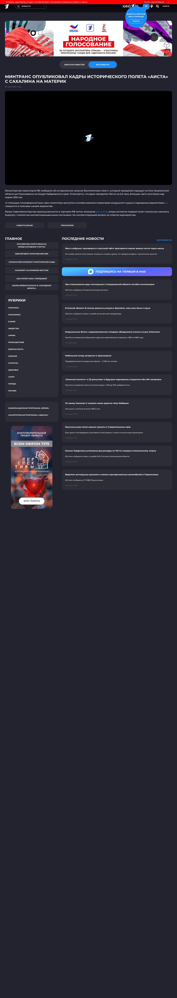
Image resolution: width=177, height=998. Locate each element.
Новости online (24, 225)
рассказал (101, 211)
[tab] (74, 64)
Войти (166, 6)
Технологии (67, 225)
